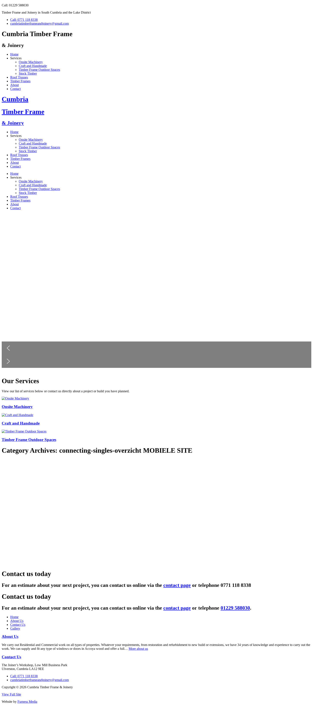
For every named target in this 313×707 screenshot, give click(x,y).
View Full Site (11, 694)
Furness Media (27, 701)
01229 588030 (235, 608)
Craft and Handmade (33, 66)
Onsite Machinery (31, 62)
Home (14, 54)
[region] (156, 293)
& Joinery (13, 123)
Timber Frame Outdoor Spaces (39, 69)
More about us (138, 648)
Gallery (15, 628)
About (14, 85)
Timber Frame (23, 111)
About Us (16, 621)
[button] (156, 348)
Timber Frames (20, 81)
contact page (177, 585)
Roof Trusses (19, 77)
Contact (15, 89)
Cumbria (15, 99)
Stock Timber (28, 73)
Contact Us (17, 624)
